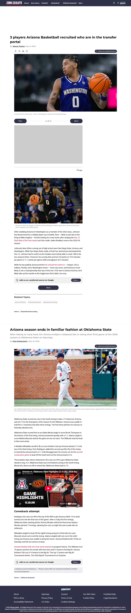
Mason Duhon (19, 46)
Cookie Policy (88, 598)
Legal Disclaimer (110, 598)
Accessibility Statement (23, 602)
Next (76, 121)
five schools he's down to (54, 265)
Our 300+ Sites (89, 594)
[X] (114, 3)
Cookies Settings (68, 602)
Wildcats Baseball (70, 3)
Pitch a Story (19, 598)
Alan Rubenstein (20, 341)
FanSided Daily (110, 594)
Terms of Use (66, 598)
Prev (20, 121)
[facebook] (118, 3)
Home (16, 311)
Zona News (35, 3)
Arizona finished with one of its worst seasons (33, 547)
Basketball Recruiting (50, 302)
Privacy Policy (47, 598)
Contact (64, 594)
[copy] (26, 51)
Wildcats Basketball (34, 302)
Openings (45, 594)
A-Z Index (45, 602)
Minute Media (14, 607)
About (26, 3)
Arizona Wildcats (20, 302)
